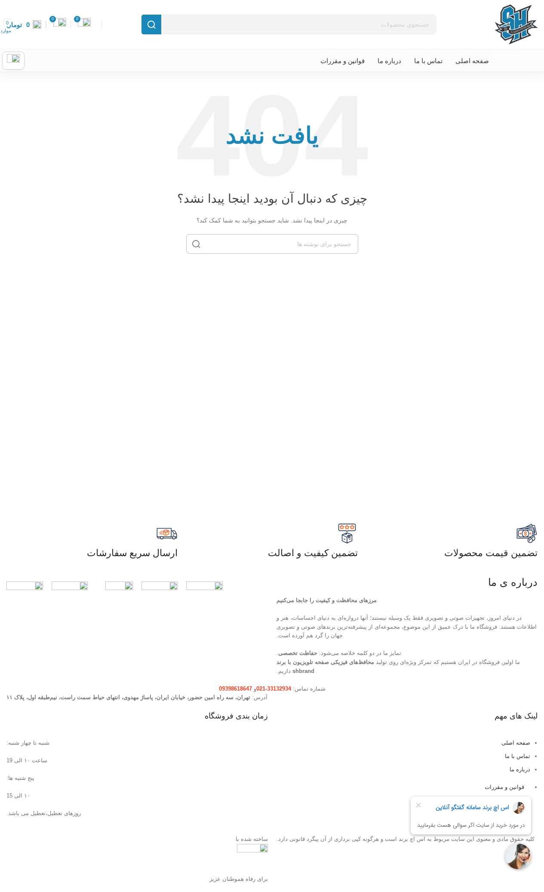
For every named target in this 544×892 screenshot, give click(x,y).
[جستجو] (151, 24)
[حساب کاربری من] (13, 60)
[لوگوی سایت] (515, 24)
